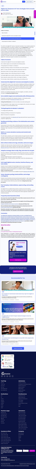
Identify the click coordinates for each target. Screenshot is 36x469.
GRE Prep (2, 382)
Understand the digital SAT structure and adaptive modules (11, 35)
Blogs (19, 406)
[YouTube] (2, 376)
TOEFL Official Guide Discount (6, 440)
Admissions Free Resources (22, 398)
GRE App (2, 418)
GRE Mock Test (3, 412)
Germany (2, 400)
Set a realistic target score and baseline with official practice (11, 38)
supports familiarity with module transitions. (15, 203)
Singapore (2, 401)
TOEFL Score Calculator (22, 415)
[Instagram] (10, 376)
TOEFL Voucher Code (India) (5, 437)
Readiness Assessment (22, 385)
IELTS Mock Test (3, 415)
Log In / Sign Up (29, 1)
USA (1, 395)
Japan (2, 407)
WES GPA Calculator (21, 421)
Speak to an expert (18, 271)
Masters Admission (21, 387)
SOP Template (20, 400)
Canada (2, 398)
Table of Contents (4, 32)
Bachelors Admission (21, 390)
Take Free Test (18, 260)
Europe (2, 404)
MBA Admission (20, 388)
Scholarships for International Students (24, 384)
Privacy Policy (3, 463)
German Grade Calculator (22, 424)
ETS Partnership (21, 434)
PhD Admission (20, 391)
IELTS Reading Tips (4, 388)
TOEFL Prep (3, 384)
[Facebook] (5, 376)
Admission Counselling (22, 382)
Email (24, 449)
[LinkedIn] (7, 376)
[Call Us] (23, 2)
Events (19, 404)
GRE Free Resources (21, 397)
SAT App (2, 421)
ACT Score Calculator (21, 418)
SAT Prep (2, 387)
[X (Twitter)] (13, 376)
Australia (2, 403)
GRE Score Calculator (21, 412)
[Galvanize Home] (3, 1)
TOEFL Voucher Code (4, 434)
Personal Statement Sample (22, 403)
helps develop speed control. (11, 207)
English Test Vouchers (4, 443)
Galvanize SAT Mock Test (16, 99)
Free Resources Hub (21, 395)
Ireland (2, 406)
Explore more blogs (18, 348)
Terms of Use (8, 463)
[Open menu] (35, 1)
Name (17, 449)
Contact (19, 440)
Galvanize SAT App (17, 117)
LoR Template (20, 401)
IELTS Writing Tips (4, 390)
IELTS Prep (2, 385)
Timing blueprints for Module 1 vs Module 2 (9, 41)
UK (1, 397)
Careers (19, 437)
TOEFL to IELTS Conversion (23, 427)
